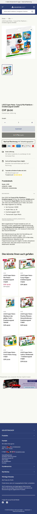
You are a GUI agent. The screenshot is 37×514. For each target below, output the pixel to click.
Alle (9, 18)
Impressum (27, 510)
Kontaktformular (20, 452)
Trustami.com (9, 175)
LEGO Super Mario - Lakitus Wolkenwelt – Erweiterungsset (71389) (26, 355)
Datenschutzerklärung (18, 511)
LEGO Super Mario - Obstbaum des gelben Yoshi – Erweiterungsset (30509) (9, 318)
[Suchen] (32, 11)
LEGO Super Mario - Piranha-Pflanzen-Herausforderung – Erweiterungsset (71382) (26, 318)
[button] (3, 7)
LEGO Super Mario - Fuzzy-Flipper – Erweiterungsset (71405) (26, 278)
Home (3, 18)
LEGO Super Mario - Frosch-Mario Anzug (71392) (9, 354)
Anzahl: (4, 118)
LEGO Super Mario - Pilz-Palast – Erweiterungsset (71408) (9, 278)
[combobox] (18, 11)
